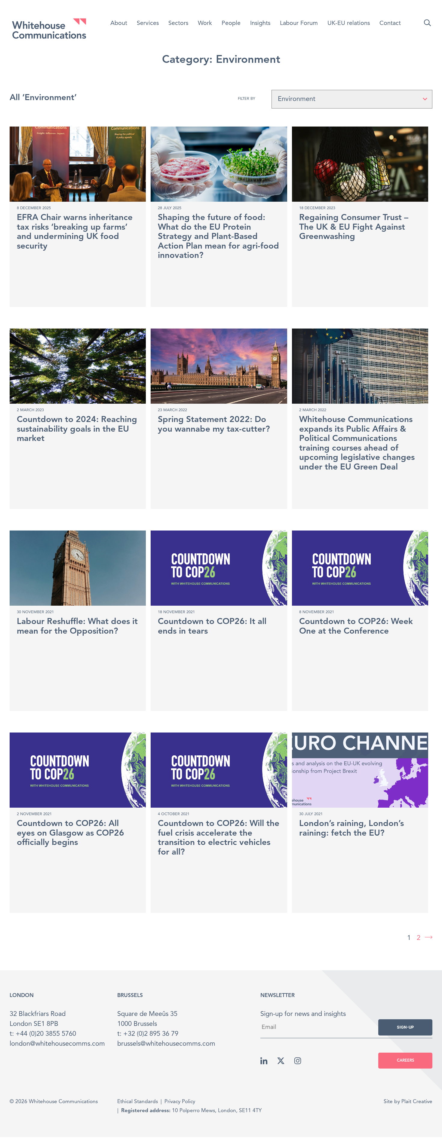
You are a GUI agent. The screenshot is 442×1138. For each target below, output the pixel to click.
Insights (260, 23)
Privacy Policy (179, 1101)
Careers (405, 1061)
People (231, 23)
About (118, 23)
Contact (390, 23)
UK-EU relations (348, 23)
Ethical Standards (137, 1101)
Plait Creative (416, 1101)
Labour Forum (299, 23)
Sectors (178, 23)
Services (148, 23)
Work (205, 23)
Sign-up (405, 1027)
